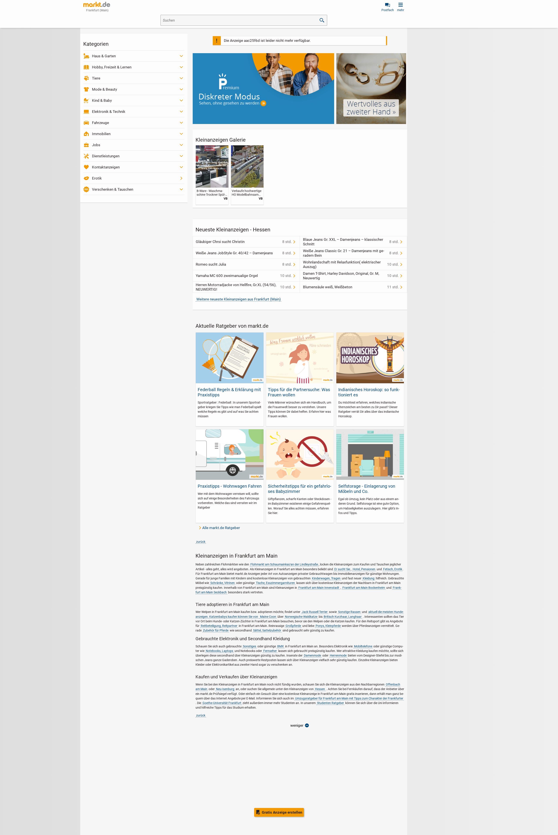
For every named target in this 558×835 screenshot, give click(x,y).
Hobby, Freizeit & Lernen (111, 67)
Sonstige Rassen (349, 612)
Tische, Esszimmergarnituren (275, 583)
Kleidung (368, 578)
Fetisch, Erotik (392, 569)
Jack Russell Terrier (315, 612)
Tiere (96, 78)
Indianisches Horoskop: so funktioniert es (369, 392)
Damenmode (312, 655)
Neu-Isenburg (225, 689)
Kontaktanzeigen (106, 167)
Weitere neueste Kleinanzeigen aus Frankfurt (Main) (238, 299)
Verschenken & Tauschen (112, 189)
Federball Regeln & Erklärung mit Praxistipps (229, 392)
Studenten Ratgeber (330, 703)
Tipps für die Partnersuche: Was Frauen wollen (299, 392)
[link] (212, 175)
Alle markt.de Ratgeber (221, 528)
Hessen (320, 689)
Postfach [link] (387, 10)
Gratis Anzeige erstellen (282, 812)
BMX (280, 646)
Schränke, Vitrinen (222, 583)
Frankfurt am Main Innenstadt (318, 587)
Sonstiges (249, 646)
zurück (200, 541)
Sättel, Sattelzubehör (267, 630)
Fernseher (270, 651)
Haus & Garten (104, 56)
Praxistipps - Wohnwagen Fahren (230, 486)
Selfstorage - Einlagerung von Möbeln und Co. (366, 489)
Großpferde (293, 626)
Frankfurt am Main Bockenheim (363, 587)
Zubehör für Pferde (215, 630)
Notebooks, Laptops (219, 651)
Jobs (96, 145)
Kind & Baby (102, 100)
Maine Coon (268, 616)
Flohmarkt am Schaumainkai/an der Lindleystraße (284, 564)
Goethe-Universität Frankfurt (221, 703)
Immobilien (101, 134)
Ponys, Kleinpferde (328, 626)
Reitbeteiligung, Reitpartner (219, 626)
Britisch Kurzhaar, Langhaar (343, 616)
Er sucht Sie (342, 569)
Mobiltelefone (363, 646)
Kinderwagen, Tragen (326, 578)
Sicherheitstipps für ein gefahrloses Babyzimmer (299, 489)
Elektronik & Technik (108, 111)
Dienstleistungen (105, 156)
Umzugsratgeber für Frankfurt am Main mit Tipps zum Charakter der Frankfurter (349, 698)
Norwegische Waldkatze (301, 616)
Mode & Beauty (104, 89)
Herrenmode (338, 655)
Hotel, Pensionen (364, 569)
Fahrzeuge (100, 122)
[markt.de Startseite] (96, 4)
